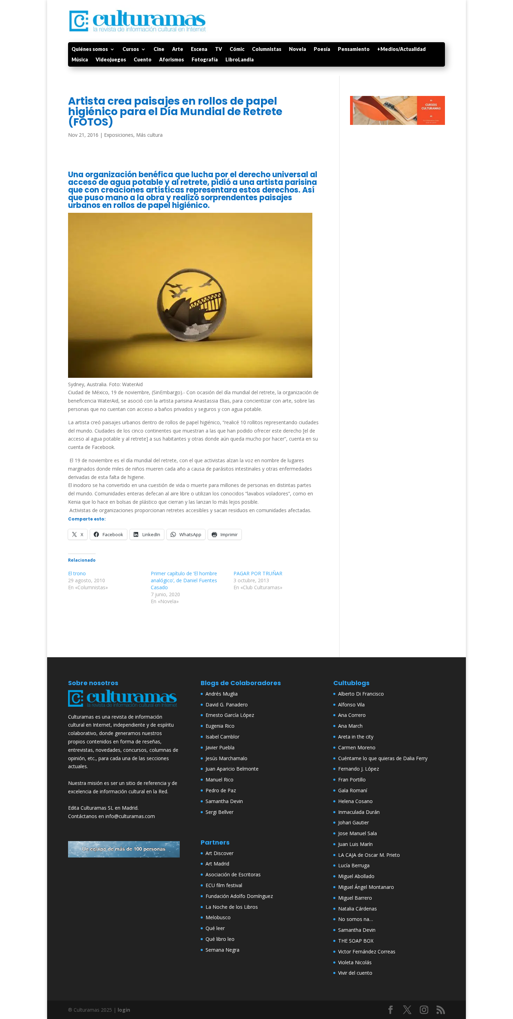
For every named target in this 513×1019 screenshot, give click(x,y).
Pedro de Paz (221, 790)
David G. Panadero (227, 704)
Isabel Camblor (222, 736)
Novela (297, 49)
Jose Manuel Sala (357, 833)
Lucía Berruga (354, 865)
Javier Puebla (220, 747)
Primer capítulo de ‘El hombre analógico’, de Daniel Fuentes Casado (184, 580)
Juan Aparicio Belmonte (232, 768)
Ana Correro (352, 715)
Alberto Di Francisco (361, 693)
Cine (159, 49)
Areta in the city (355, 736)
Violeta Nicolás (355, 962)
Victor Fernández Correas (366, 951)
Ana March (350, 725)
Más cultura (149, 135)
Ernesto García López (230, 715)
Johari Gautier (353, 822)
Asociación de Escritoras (233, 874)
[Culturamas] (124, 708)
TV (218, 49)
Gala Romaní (352, 790)
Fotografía (205, 59)
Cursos (130, 49)
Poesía (322, 49)
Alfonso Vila (351, 704)
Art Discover (219, 853)
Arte (177, 49)
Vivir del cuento (355, 972)
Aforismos (171, 59)
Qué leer (215, 928)
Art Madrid (217, 863)
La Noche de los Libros (232, 907)
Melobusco (218, 917)
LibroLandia (239, 59)
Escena (199, 49)
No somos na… (355, 919)
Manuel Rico (219, 779)
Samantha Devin (224, 801)
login (124, 1009)
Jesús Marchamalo (226, 758)
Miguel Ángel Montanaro (366, 887)
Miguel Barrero (355, 897)
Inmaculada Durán (359, 812)
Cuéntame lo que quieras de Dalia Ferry (383, 758)
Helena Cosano (355, 801)
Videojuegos (111, 59)
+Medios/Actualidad (401, 49)
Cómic (237, 49)
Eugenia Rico (220, 725)
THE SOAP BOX (355, 940)
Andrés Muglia (222, 693)
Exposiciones (118, 135)
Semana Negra (222, 949)
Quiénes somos (90, 49)
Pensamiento (354, 49)
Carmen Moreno (357, 747)
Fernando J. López (358, 768)
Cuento (142, 59)
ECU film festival (224, 885)
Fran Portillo (352, 779)
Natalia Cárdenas (357, 908)
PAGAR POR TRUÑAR (257, 573)
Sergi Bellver (219, 812)
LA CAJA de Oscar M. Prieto (369, 855)
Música (80, 59)
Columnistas (266, 49)
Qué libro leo (220, 939)
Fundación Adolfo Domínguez (239, 896)
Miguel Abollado (356, 876)
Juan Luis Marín (355, 844)
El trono (77, 573)
